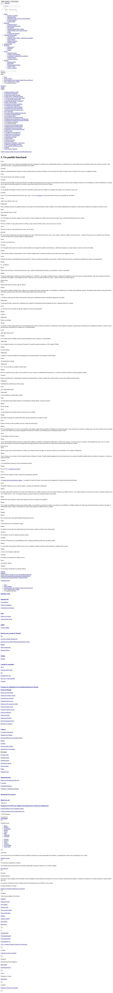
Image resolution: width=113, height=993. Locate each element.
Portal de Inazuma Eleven (7, 721)
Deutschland (7, 829)
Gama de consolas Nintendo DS (9, 639)
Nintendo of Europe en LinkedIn (9, 988)
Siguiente (3, 573)
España (6, 830)
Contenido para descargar (7, 608)
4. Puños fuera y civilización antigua (13, 96)
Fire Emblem (4, 904)
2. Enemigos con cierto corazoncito (13, 108)
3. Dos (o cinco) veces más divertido (13, 117)
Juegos (2, 644)
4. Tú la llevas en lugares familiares (13, 104)
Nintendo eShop (5, 760)
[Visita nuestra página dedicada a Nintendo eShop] (14, 577)
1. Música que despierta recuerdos (13, 144)
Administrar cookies (18, 808)
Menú (2, 89)
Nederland (6, 835)
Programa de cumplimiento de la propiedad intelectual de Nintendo (19, 687)
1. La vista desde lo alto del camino (13, 107)
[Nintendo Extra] (5, 580)
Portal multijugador (6, 647)
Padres (2, 769)
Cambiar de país (7, 808)
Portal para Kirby (5, 715)
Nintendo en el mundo (6, 735)
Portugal (6, 839)
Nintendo (3, 899)
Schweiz (6, 840)
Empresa (3, 729)
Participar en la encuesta (18, 888)
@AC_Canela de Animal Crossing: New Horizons (14, 944)
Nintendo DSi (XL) (6, 675)
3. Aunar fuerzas (8, 138)
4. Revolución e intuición (10, 149)
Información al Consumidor (8, 749)
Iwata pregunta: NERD (7, 746)
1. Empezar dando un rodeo (11, 92)
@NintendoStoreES (6, 936)
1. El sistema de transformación (12, 114)
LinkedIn (3, 743)
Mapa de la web (5, 800)
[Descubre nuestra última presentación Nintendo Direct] (15, 576)
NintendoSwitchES (6, 967)
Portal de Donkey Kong (7, 707)
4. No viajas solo (8, 111)
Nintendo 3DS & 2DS (6, 670)
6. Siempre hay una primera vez (12, 134)
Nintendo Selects (5, 650)
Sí (7, 868)
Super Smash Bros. (6, 913)
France (6, 832)
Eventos (3, 658)
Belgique (6, 827)
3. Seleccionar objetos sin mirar (12, 95)
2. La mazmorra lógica (10, 116)
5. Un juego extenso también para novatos (15, 113)
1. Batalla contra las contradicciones (13, 126)
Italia (5, 833)
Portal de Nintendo (6, 690)
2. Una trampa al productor (11, 122)
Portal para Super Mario (7, 692)
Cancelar (3, 858)
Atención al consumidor (7, 664)
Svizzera (6, 843)
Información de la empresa (8, 794)
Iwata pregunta (8, 78)
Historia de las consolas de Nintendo (11, 633)
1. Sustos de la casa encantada (12, 135)
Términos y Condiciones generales (10, 788)
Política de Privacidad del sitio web (10, 780)
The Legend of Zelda (6, 910)
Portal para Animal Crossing (8, 695)
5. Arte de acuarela (9, 141)
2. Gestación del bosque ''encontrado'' (14, 101)
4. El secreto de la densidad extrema (13, 125)
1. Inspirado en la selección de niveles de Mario (16, 120)
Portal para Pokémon (6, 718)
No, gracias (4, 868)
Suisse (5, 842)
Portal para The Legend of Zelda (9, 704)
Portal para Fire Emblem (7, 698)
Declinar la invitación (6, 888)
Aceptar (8, 858)
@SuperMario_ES (5, 941)
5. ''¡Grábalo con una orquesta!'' (12, 132)
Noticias (3, 656)
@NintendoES (4, 933)
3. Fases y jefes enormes (10, 102)
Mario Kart (3, 924)
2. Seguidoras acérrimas (10, 137)
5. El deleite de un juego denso (12, 105)
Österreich (6, 836)
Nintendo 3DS (5, 599)
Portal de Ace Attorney (7, 723)
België (5, 826)
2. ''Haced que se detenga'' (11, 93)
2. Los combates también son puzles (13, 146)
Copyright (3, 783)
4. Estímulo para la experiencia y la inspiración (16, 119)
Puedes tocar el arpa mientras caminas (12, 480)
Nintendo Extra (5, 772)
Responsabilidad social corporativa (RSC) (12, 738)
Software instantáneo (6, 605)
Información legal (6, 777)
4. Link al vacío (8, 131)
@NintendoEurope (6, 938)
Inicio (5, 77)
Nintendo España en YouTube (8, 953)
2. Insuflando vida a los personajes (13, 128)
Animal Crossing (5, 918)
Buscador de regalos (6, 763)
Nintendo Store (5, 755)
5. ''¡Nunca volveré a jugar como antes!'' (14, 98)
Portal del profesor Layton (7, 709)
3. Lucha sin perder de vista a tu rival (13, 110)
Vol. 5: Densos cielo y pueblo (11, 81)
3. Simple (6, 147)
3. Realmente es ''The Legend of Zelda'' (14, 129)
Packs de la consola (6, 616)
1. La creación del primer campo (12, 99)
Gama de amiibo (5, 627)
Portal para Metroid (6, 712)
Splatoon (3, 916)
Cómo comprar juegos (6, 619)
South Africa (7, 846)
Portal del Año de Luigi (7, 701)
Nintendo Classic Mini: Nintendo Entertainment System (15, 641)
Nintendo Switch (5, 593)
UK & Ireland (7, 845)
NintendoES (4, 964)
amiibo (2, 625)
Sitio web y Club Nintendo (8, 678)
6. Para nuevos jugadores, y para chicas (14, 143)
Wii (1, 636)
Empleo (3, 740)
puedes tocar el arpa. (15, 469)
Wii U (2, 613)
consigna (39, 195)
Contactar (3, 681)
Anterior (3, 571)
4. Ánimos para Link (9, 140)
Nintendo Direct (5, 757)
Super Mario (4, 921)
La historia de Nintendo (7, 732)
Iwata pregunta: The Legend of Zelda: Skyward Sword (18, 80)
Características (4, 602)
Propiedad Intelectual (6, 786)
